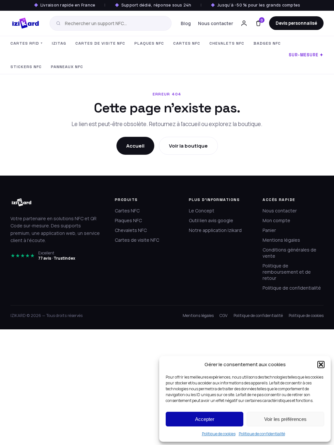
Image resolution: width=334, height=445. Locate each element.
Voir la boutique (188, 145)
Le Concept (201, 211)
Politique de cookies (218, 434)
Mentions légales (281, 240)
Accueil (135, 145)
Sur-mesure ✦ (306, 55)
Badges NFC (267, 43)
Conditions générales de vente (289, 253)
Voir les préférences (285, 419)
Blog (186, 23)
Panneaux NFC (67, 66)
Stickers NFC (26, 66)
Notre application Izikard (215, 230)
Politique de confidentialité (262, 434)
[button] (321, 364)
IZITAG (59, 43)
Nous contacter (215, 23)
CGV (224, 315)
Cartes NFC (186, 43)
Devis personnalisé (296, 23)
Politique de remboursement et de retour (287, 272)
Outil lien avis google (211, 220)
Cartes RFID (26, 43)
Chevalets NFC (226, 43)
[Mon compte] (244, 23)
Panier (269, 230)
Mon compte (276, 220)
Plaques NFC (149, 43)
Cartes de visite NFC (100, 43)
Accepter (204, 419)
